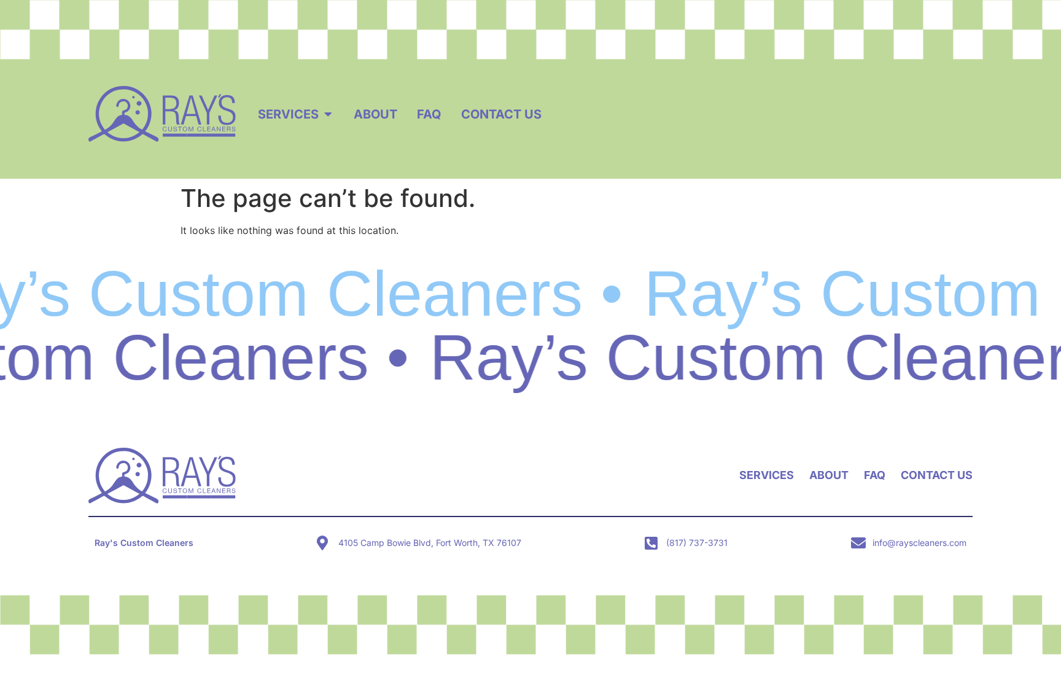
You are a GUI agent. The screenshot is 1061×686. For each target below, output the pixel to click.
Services (766, 475)
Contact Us (937, 475)
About (829, 475)
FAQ (874, 475)
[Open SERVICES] (328, 114)
